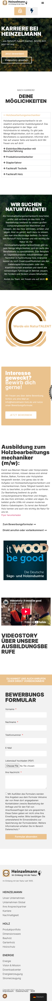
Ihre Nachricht (12, 772)
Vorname (10, 709)
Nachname (11, 722)
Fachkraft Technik (16, 168)
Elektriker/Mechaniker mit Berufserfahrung (19, 149)
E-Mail (8, 748)
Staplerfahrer (14, 162)
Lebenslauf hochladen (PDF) (19, 761)
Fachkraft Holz (14, 174)
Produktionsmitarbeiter (19, 156)
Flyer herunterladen (11, 515)
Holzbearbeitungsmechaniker (23, 115)
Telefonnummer (13, 735)
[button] (43, 3)
